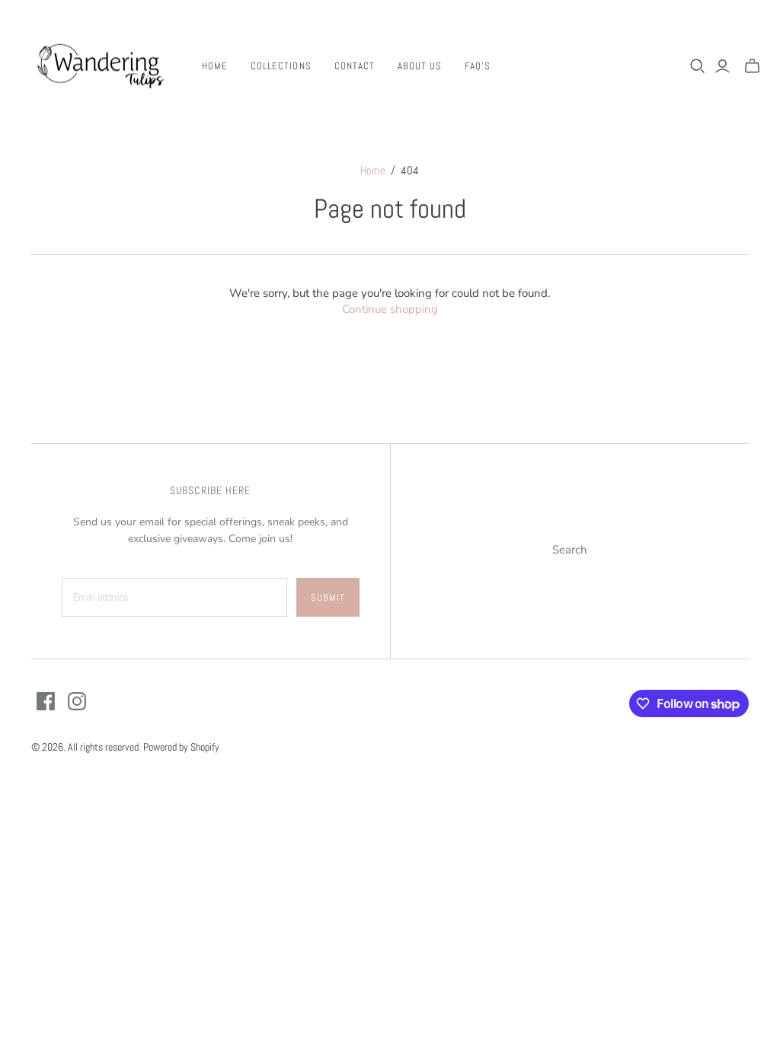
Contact (354, 65)
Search (569, 549)
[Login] (722, 66)
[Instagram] (77, 701)
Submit (328, 597)
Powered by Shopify (181, 747)
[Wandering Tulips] (99, 65)
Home (215, 65)
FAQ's (478, 65)
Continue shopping (390, 309)
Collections (281, 65)
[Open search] (697, 66)
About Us (420, 65)
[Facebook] (46, 701)
